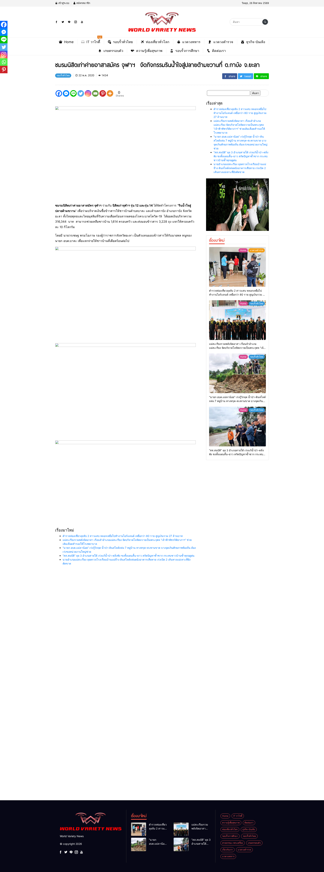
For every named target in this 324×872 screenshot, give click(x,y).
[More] (110, 93)
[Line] (73, 93)
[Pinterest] (102, 93)
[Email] (95, 93)
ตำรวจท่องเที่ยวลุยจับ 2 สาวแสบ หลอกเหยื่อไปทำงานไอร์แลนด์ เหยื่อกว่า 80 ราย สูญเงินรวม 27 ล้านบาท (123, 535)
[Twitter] (80, 93)
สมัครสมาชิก (83, 2)
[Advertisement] (112, 639)
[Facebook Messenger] (66, 93)
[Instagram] (88, 93)
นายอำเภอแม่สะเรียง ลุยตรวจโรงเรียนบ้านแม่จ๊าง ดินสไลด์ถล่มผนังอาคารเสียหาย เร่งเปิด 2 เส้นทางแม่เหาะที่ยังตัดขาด (240, 168)
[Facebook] (59, 93)
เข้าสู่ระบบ (63, 2)
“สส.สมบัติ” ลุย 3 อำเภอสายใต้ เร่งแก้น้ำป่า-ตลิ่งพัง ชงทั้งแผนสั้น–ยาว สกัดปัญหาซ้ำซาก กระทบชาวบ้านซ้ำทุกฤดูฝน (128, 555)
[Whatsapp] (4, 62)
